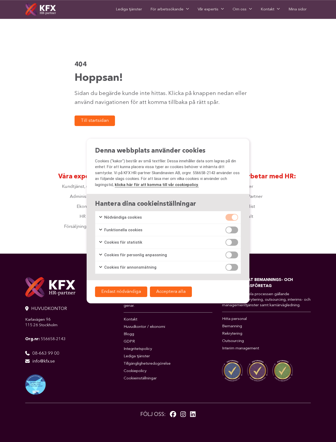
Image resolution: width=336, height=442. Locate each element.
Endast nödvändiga (121, 291)
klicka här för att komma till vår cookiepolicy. (157, 184)
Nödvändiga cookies (122, 217)
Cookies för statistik (122, 242)
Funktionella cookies (122, 230)
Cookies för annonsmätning (129, 267)
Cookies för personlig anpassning (135, 255)
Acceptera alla (171, 291)
